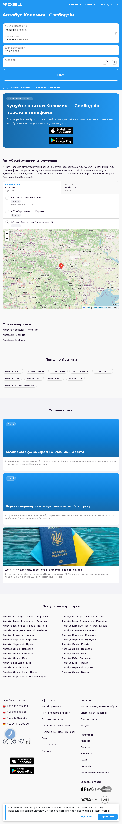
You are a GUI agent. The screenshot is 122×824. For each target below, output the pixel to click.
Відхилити (86, 816)
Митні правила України (55, 712)
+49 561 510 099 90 (18, 723)
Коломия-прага (75, 378)
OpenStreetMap (101, 307)
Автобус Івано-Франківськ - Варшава (25, 616)
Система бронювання (94, 712)
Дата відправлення (15, 48)
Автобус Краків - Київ (16, 667)
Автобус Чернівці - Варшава (20, 639)
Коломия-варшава (36, 371)
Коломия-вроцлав (80, 371)
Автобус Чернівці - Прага (18, 644)
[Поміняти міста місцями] (116, 33)
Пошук (61, 74)
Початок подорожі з (16, 26)
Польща (85, 747)
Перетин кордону (52, 719)
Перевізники (74, 4)
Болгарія (86, 766)
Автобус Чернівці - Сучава (77, 667)
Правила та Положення (55, 725)
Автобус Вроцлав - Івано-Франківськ (25, 630)
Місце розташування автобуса (99, 706)
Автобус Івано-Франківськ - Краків (83, 616)
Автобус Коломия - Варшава (79, 630)
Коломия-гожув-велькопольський (19, 385)
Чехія (84, 760)
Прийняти (107, 816)
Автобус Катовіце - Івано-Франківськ (84, 625)
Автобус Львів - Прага (16, 658)
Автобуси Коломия (14, 334)
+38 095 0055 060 (17, 706)
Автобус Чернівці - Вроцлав (79, 639)
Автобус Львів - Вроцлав (77, 648)
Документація (89, 719)
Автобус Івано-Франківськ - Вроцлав (25, 621)
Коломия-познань (12, 371)
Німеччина (87, 753)
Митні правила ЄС (52, 706)
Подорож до (12, 36)
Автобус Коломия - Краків (18, 635)
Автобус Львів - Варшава (18, 648)
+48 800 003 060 (17, 717)
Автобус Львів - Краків (75, 644)
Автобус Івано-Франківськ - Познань (25, 625)
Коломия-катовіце (103, 371)
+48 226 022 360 (17, 712)
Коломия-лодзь (54, 378)
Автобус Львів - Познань (77, 653)
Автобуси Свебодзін (15, 340)
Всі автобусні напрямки (95, 772)
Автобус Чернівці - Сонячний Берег (24, 676)
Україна (85, 740)
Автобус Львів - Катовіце (18, 653)
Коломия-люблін (34, 378)
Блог (44, 738)
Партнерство (49, 744)
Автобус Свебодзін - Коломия (20, 329)
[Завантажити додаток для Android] (61, 140)
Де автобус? (105, 4)
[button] (61, 266)
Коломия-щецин (12, 378)
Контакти (90, 4)
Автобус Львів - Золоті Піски (20, 672)
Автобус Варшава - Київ (17, 662)
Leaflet (88, 307)
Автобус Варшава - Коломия (79, 635)
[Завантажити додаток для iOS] (61, 130)
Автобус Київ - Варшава (76, 658)
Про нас (46, 751)
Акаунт (85, 725)
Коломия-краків (58, 371)
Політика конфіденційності (58, 731)
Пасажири (10, 60)
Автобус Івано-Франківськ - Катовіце (84, 621)
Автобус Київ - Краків (75, 662)
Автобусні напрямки (20, 88)
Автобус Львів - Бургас (76, 672)
